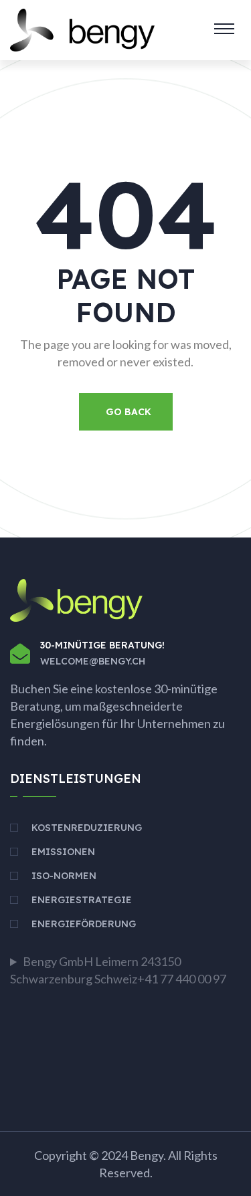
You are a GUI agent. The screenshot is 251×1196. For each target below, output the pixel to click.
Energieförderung (83, 924)
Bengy (146, 1155)
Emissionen (63, 852)
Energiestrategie (81, 900)
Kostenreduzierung (86, 828)
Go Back (128, 412)
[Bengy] (82, 28)
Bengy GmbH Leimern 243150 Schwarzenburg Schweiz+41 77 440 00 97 (118, 970)
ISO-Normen (63, 876)
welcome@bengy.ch (92, 661)
